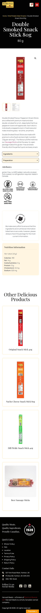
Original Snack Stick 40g (20, 349)
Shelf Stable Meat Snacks (17, 16)
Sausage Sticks (11, 142)
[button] (37, 5)
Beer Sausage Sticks (20, 500)
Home (5, 16)
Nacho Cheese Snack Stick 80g (20, 401)
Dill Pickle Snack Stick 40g (20, 448)
